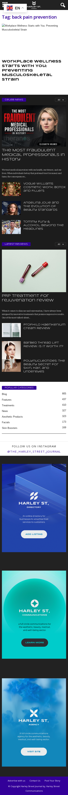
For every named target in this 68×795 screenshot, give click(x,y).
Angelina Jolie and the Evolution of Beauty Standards (41, 206)
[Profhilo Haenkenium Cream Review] (11, 330)
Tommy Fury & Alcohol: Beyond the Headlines (43, 225)
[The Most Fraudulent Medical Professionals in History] (34, 125)
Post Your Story (52, 780)
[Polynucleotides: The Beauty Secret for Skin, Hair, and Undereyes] (11, 365)
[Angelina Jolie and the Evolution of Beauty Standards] (11, 208)
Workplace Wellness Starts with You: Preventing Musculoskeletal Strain (31, 70)
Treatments (8, 405)
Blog (4, 394)
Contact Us (34, 780)
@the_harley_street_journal (34, 451)
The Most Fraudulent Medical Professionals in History (33, 155)
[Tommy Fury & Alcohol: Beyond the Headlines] (11, 227)
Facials (6, 422)
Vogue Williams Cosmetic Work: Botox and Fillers (44, 187)
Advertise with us (16, 780)
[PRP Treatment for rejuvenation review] (34, 271)
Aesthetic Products (12, 416)
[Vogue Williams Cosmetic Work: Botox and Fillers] (11, 189)
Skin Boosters (9, 428)
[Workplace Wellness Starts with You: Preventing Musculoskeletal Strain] (34, 41)
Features (7, 399)
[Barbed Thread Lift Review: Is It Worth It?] (11, 355)
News (5, 411)
